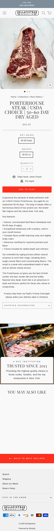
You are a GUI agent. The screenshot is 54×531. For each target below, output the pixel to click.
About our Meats (10, 484)
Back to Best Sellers (29, 459)
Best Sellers (36, 97)
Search (5, 474)
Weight (27, 149)
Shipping (6, 479)
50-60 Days (26, 140)
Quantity (27, 163)
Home (13, 97)
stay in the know (14, 497)
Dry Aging (27, 135)
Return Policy (8, 488)
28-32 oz (26, 154)
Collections (23, 97)
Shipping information (19, 305)
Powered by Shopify (27, 528)
